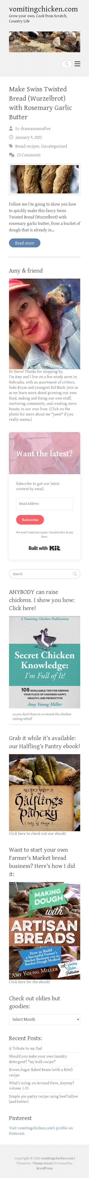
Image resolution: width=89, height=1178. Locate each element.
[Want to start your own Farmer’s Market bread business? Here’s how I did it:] (44, 884)
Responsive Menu (77, 63)
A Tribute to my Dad (25, 1048)
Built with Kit (44, 548)
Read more (24, 243)
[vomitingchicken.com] (44, 39)
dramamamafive (36, 128)
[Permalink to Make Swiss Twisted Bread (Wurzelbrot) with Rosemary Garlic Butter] (44, 179)
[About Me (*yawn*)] (44, 281)
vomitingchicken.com (43, 9)
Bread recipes (27, 146)
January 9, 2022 (29, 137)
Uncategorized (54, 146)
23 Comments (29, 155)
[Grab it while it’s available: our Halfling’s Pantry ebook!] (44, 756)
